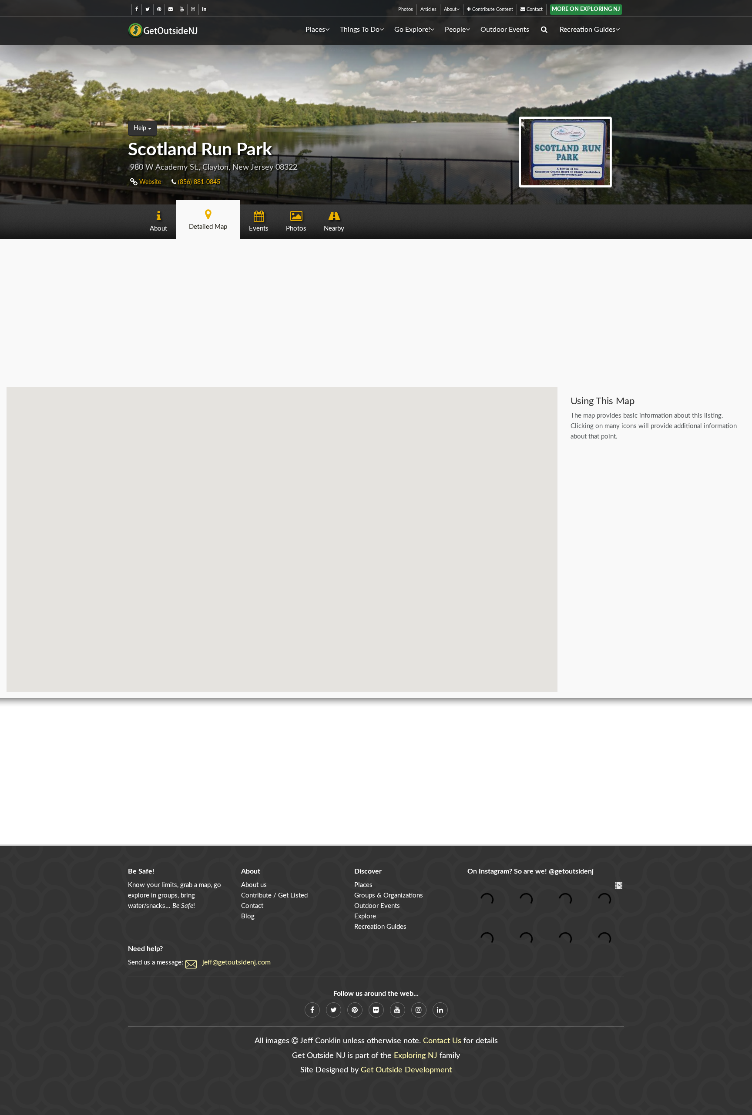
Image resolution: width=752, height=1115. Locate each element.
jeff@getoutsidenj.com (236, 962)
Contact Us (442, 1041)
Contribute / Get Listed (274, 895)
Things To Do (359, 29)
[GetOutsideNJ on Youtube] (182, 9)
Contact (534, 9)
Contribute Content (492, 9)
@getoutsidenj (571, 871)
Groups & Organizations (388, 895)
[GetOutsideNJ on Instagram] (193, 9)
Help (141, 128)
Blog (248, 916)
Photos (405, 9)
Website (149, 182)
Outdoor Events (504, 29)
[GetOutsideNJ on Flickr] (170, 9)
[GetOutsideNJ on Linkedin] (204, 9)
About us (254, 885)
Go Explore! (412, 29)
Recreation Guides (587, 29)
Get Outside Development (406, 1070)
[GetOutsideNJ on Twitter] (147, 9)
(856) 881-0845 (198, 182)
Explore (365, 916)
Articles (428, 9)
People (455, 29)
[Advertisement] (376, 313)
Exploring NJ (415, 1056)
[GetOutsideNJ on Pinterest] (159, 9)
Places (315, 29)
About (450, 9)
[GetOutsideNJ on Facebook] (136, 9)
